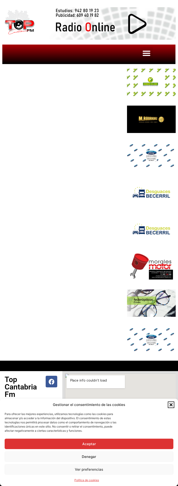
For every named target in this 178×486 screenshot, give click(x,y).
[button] (171, 404)
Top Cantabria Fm (21, 387)
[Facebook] (51, 381)
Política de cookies (86, 480)
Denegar (89, 456)
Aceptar (89, 444)
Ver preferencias (89, 469)
